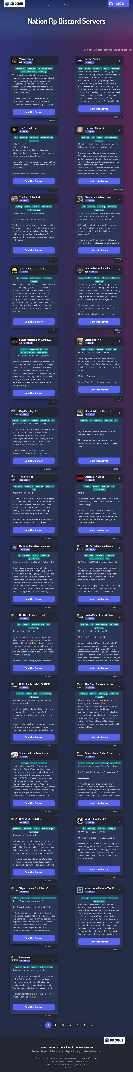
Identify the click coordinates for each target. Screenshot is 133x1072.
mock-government (96, 559)
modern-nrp (33, 628)
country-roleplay (48, 829)
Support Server (84, 1047)
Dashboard (67, 1047)
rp (17, 278)
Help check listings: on (92, 1051)
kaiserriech (114, 694)
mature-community (45, 68)
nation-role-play (38, 624)
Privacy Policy (56, 1051)
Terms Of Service (40, 1051)
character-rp (46, 207)
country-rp (112, 207)
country (96, 486)
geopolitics (25, 420)
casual (34, 967)
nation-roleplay (47, 137)
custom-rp (99, 210)
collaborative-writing (28, 72)
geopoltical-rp (34, 559)
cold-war (34, 281)
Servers (53, 1047)
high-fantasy (20, 68)
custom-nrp (34, 137)
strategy (25, 763)
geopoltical (45, 555)
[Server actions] (54, 61)
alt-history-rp (99, 901)
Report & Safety (73, 1051)
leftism (28, 694)
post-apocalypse (34, 210)
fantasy (99, 137)
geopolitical (115, 763)
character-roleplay (28, 352)
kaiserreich (113, 898)
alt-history (114, 624)
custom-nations (111, 137)
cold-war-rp (34, 697)
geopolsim (99, 697)
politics (106, 68)
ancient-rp (34, 141)
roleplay (88, 68)
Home (43, 1047)
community (97, 68)
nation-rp (42, 72)
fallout (27, 207)
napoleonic (45, 420)
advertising (18, 486)
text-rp (103, 898)
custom (26, 967)
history (33, 763)
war (115, 349)
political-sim (115, 278)
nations (96, 278)
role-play (31, 68)
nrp (80, 68)
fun (84, 829)
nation (15, 420)
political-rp (99, 628)
